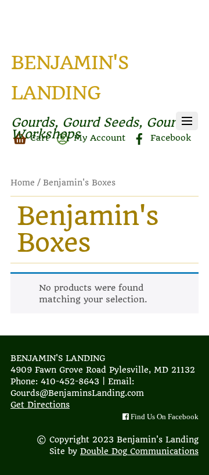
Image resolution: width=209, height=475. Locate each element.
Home (22, 182)
